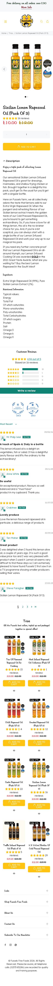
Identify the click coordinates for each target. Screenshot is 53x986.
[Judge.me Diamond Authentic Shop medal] (18, 408)
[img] (7, 432)
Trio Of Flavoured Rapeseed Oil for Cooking (14, 663)
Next (49, 69)
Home (3, 33)
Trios (11, 33)
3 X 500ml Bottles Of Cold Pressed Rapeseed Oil (39, 848)
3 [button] (27, 606)
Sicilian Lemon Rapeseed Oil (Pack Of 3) (39, 785)
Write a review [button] (26, 390)
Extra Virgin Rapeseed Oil (17, 206)
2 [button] (22, 606)
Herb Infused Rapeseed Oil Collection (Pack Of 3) (39, 663)
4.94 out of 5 (34, 359)
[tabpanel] (26, 67)
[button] (10, 118)
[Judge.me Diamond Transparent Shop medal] (33, 408)
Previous (4, 69)
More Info (26, 7)
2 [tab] (27, 97)
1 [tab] (25, 97)
